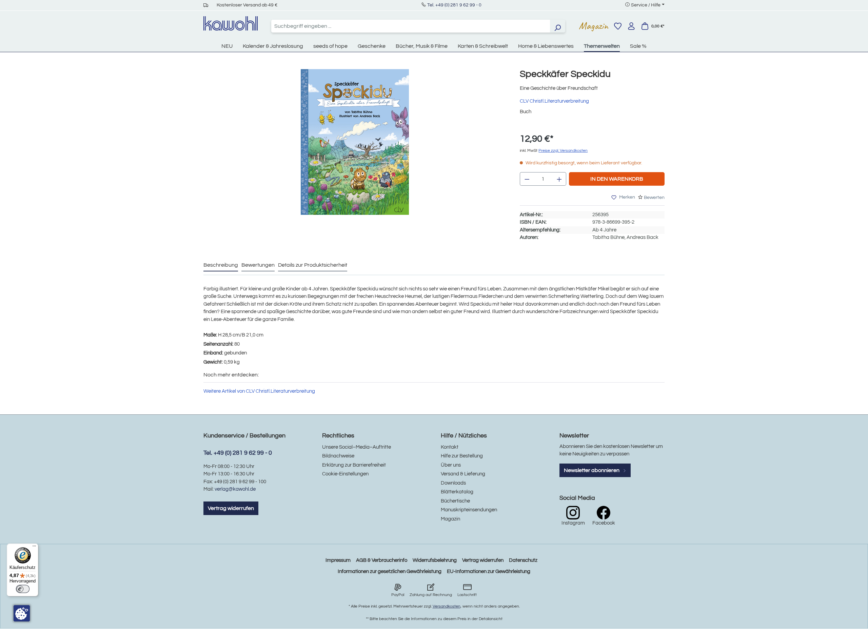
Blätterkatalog (457, 491)
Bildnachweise (338, 455)
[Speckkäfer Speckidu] (355, 142)
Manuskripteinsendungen (469, 509)
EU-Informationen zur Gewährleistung (488, 571)
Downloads (453, 483)
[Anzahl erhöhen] (559, 179)
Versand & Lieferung (463, 473)
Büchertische (455, 501)
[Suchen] (557, 26)
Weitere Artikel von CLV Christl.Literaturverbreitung (259, 391)
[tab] (220, 265)
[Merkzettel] (618, 26)
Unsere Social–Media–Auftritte (356, 447)
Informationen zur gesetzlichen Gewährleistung (389, 571)
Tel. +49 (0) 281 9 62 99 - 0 (454, 5)
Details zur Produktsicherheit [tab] (312, 265)
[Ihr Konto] (631, 26)
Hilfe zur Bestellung (462, 455)
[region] (355, 148)
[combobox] (410, 26)
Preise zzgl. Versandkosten (563, 150)
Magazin (593, 25)
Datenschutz (523, 560)
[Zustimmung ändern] (22, 613)
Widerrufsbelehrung (435, 560)
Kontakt (449, 447)
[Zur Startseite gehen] (230, 23)
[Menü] (34, 548)
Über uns (451, 465)
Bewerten (654, 197)
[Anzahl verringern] (527, 179)
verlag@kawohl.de (235, 489)
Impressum (338, 560)
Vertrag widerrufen (231, 508)
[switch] (22, 589)
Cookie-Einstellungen (345, 473)
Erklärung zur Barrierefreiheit (354, 465)
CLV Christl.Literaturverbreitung (554, 101)
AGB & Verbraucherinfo (381, 560)
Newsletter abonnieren (592, 470)
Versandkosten (446, 606)
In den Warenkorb (616, 179)
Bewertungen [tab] (258, 265)
